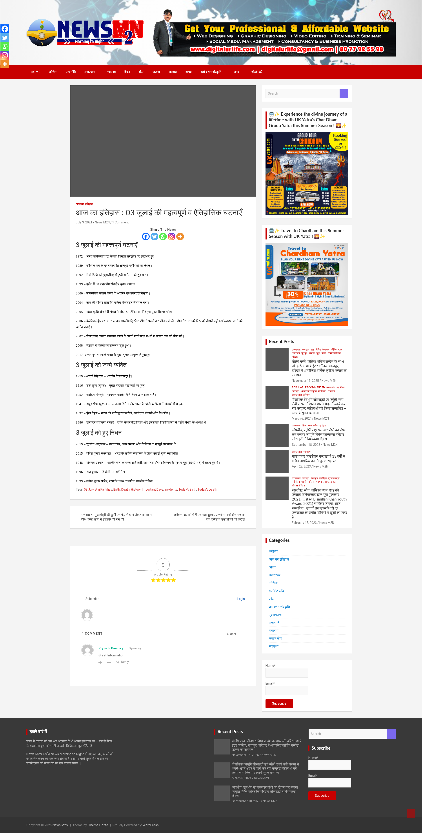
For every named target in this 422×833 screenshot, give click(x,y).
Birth (116, 489)
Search (344, 94)
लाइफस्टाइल (329, 481)
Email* (270, 683)
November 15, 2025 (305, 380)
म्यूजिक (311, 481)
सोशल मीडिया (334, 353)
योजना (156, 72)
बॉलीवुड (323, 478)
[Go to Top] (411, 813)
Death (125, 489)
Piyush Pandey (111, 648)
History (136, 489)
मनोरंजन (89, 72)
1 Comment (120, 222)
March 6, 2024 (301, 418)
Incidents (171, 489)
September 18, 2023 (306, 444)
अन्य (236, 72)
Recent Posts (281, 342)
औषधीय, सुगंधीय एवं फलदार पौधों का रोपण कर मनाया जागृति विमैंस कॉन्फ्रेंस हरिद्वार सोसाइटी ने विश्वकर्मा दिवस (319, 434)
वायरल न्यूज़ (314, 353)
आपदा (189, 72)
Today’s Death (207, 489)
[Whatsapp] (163, 236)
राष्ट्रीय (273, 630)
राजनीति (71, 72)
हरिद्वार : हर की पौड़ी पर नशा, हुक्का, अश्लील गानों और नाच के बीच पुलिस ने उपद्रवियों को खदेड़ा (209, 517)
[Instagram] (171, 236)
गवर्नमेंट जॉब (276, 591)
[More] (180, 236)
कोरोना (53, 72)
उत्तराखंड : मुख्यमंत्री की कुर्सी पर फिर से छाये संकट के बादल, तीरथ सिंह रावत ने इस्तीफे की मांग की (116, 517)
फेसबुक (325, 349)
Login (241, 599)
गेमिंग (318, 349)
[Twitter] (154, 236)
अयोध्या (273, 551)
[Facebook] (146, 236)
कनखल (305, 349)
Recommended (315, 387)
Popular (298, 387)
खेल (141, 72)
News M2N (102, 222)
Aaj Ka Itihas (103, 489)
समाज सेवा (297, 394)
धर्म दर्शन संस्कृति (211, 72)
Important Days (152, 489)
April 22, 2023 (301, 466)
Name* (271, 666)
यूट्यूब (304, 353)
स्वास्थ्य (111, 72)
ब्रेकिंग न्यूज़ (336, 349)
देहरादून (295, 391)
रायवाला (331, 391)
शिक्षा (127, 72)
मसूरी (303, 481)
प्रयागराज (275, 615)
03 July (89, 489)
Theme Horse (98, 825)
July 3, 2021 (84, 222)
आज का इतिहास (84, 204)
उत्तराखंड (296, 349)
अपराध (173, 72)
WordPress (151, 825)
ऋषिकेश (341, 387)
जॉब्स (272, 599)
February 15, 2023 (304, 522)
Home (35, 72)
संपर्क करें (256, 72)
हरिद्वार (295, 356)
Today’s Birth (187, 489)
